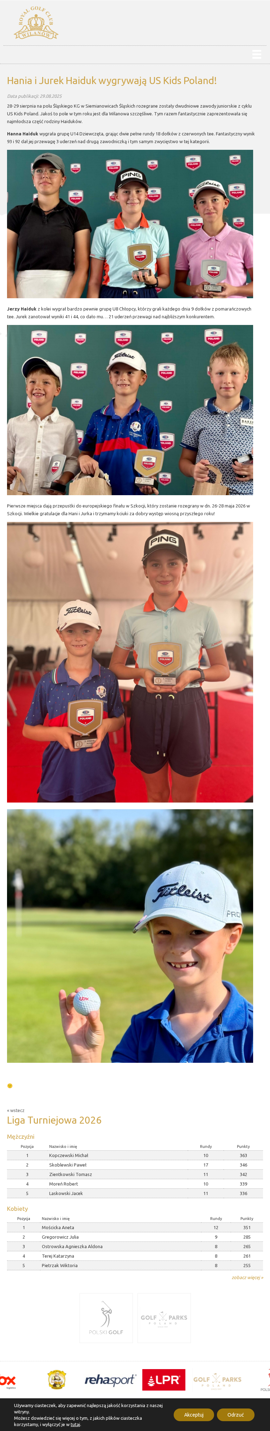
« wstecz (16, 1110)
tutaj (75, 1424)
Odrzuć (235, 1415)
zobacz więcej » (247, 1277)
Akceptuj (194, 1415)
